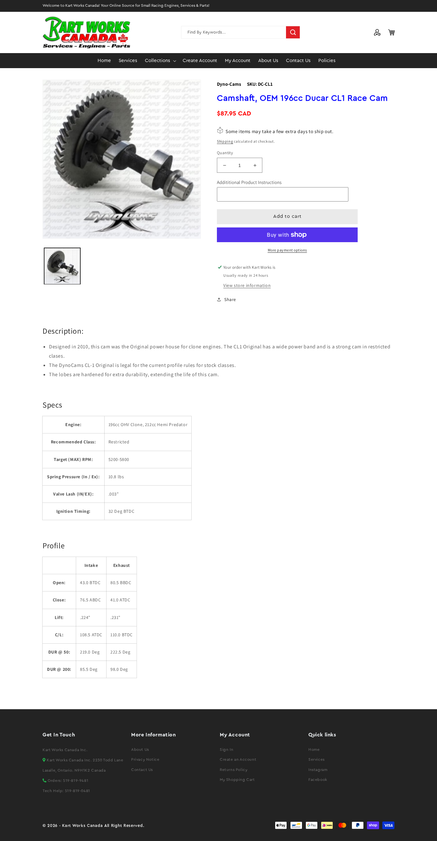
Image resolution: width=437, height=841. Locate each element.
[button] (160, 60)
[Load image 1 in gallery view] (62, 266)
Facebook (317, 779)
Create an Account (238, 759)
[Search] (293, 32)
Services (316, 759)
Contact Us (142, 770)
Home (314, 749)
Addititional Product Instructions (249, 182)
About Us (140, 749)
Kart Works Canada (82, 826)
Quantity (225, 152)
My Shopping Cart (237, 779)
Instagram (317, 770)
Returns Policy (233, 770)
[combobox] (240, 32)
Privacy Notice (145, 759)
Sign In (226, 749)
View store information (247, 285)
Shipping (225, 141)
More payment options (287, 250)
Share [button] (230, 299)
